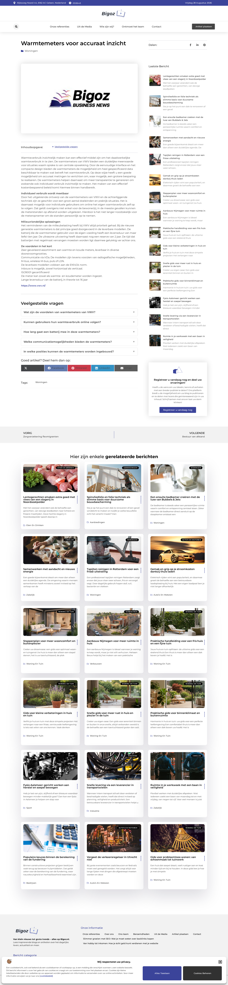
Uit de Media (84, 26)
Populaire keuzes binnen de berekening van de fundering (49, 858)
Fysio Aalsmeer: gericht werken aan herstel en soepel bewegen (46, 786)
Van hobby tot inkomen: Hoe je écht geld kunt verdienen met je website (120, 943)
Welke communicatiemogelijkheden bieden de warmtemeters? (79, 341)
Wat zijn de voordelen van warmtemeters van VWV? (79, 312)
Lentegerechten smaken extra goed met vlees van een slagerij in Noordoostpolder (49, 499)
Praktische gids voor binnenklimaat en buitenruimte (175, 714)
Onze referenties (59, 26)
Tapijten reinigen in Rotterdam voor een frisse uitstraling (113, 570)
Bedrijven (69, 828)
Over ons (109, 934)
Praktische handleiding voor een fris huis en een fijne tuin (176, 642)
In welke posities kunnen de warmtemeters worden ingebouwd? (79, 351)
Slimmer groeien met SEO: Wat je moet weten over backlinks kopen (118, 938)
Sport (71, 756)
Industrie (132, 756)
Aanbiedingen (130, 468)
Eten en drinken (66, 468)
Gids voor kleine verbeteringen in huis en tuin (47, 714)
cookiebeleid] (46, 976)
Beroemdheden (141, 934)
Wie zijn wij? (107, 26)
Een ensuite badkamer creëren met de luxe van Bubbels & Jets (175, 498)
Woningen (31, 50)
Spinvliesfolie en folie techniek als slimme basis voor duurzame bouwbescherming (180, 99)
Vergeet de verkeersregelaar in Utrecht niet (112, 858)
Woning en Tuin (66, 612)
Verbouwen (131, 612)
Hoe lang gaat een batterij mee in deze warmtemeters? (79, 331)
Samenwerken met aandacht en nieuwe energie (49, 570)
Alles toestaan (162, 973)
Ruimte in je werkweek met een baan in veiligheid (176, 786)
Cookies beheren (202, 973)
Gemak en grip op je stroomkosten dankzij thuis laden (172, 570)
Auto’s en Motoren (191, 540)
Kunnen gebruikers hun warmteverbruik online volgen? (79, 322)
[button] (220, 961)
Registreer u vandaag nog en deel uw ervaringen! (178, 381)
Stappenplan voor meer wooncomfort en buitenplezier (49, 642)
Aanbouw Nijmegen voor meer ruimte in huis (113, 642)
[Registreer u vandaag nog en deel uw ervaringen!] (177, 370)
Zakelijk (69, 540)
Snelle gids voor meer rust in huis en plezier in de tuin (110, 714)
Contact (156, 26)
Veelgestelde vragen (66, 146)
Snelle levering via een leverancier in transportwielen (110, 786)
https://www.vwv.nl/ (33, 285)
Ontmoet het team (133, 26)
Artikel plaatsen (180, 934)
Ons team (123, 934)
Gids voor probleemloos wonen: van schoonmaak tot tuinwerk (173, 858)
